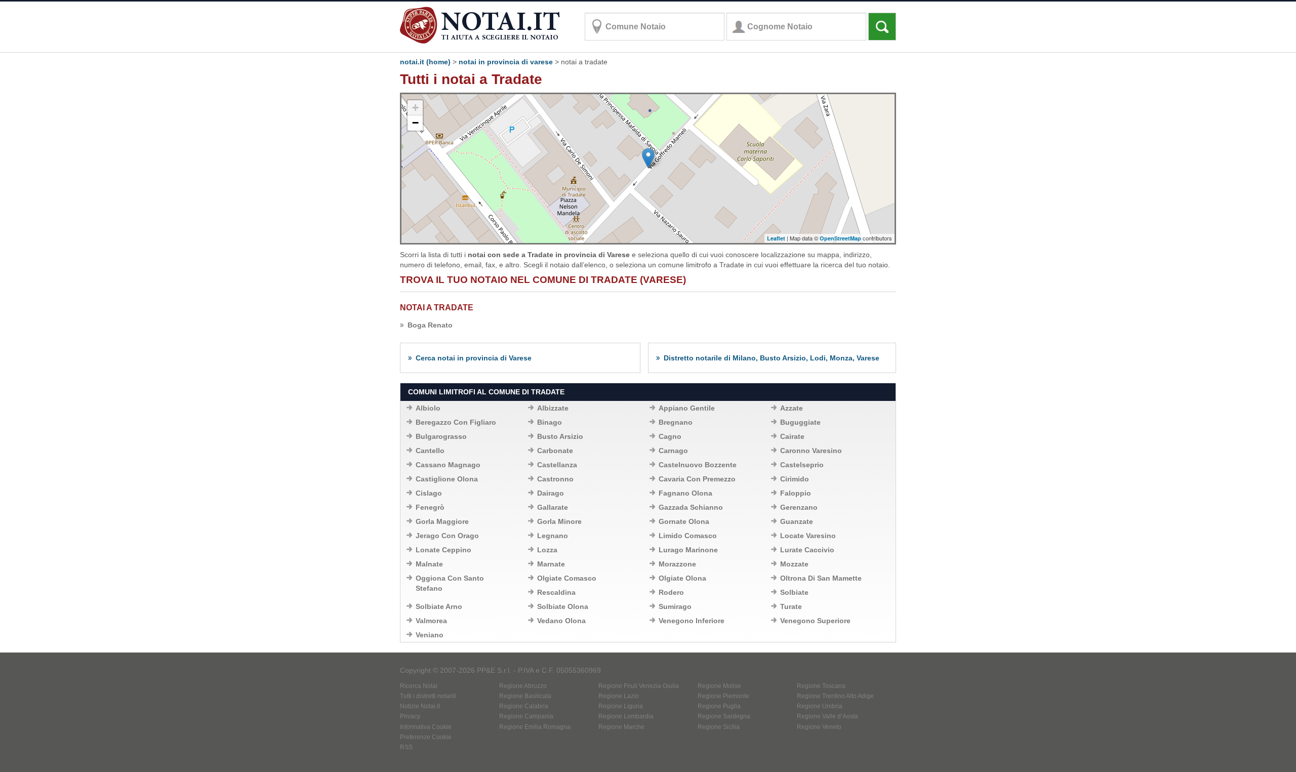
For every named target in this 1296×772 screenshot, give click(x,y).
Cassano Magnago (448, 465)
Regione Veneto (819, 726)
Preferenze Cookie (426, 737)
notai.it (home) (425, 62)
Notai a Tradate (436, 307)
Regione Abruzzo (523, 685)
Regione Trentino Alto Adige (835, 696)
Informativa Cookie (426, 726)
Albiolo (428, 408)
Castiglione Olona (447, 479)
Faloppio (795, 493)
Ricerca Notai (418, 685)
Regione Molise (719, 685)
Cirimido (794, 479)
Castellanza (557, 465)
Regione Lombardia (626, 716)
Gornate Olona (684, 521)
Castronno (555, 479)
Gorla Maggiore (442, 521)
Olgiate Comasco (566, 578)
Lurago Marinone (688, 550)
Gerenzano (799, 507)
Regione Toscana (821, 685)
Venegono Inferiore (691, 621)
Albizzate (553, 408)
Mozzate (794, 564)
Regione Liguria (620, 706)
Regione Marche (621, 726)
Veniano (429, 635)
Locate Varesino (808, 536)
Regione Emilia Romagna (535, 726)
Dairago (550, 493)
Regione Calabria (523, 706)
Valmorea (431, 621)
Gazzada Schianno (691, 507)
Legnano (552, 536)
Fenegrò (430, 507)
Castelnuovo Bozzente (698, 465)
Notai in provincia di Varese (506, 62)
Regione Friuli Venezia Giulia (638, 685)
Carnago (673, 450)
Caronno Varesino (811, 450)
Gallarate (552, 507)
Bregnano (676, 422)
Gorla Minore (559, 521)
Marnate (551, 564)
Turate (791, 606)
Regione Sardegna (724, 716)
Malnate (429, 564)
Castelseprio (802, 465)
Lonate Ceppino (443, 550)
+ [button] (415, 107)
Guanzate (796, 521)
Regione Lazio (618, 696)
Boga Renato (430, 325)
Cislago (429, 493)
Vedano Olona (561, 621)
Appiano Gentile (687, 408)
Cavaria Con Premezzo (697, 479)
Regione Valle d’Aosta (827, 716)
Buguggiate (800, 422)
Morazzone (677, 564)
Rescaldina (556, 592)
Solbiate (794, 592)
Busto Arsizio (560, 436)
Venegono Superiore (815, 621)
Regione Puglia (719, 706)
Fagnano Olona (685, 493)
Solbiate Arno (439, 606)
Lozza (547, 550)
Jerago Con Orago (447, 536)
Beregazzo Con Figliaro (456, 422)
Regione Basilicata (525, 696)
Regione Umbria (819, 706)
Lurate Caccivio (807, 550)
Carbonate (555, 450)
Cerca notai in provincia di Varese (474, 358)
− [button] (415, 122)
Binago (549, 422)
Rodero (671, 592)
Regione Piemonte (723, 696)
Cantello (430, 450)
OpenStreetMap (840, 238)
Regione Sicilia (719, 726)
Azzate (791, 408)
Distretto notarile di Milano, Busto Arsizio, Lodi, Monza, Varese (771, 358)
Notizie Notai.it (420, 706)
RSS (406, 747)
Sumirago (675, 606)
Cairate (792, 436)
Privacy (410, 716)
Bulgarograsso (441, 436)
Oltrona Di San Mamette (821, 578)
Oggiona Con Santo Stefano (450, 583)
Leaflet (776, 238)
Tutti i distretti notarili (428, 696)
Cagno (670, 436)
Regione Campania (526, 716)
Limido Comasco (688, 536)
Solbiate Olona (562, 606)
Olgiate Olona (682, 578)
